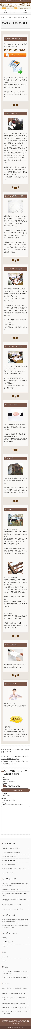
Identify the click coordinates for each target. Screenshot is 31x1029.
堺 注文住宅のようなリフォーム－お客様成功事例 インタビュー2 (15, 998)
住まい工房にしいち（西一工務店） (17, 1027)
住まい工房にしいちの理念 (8, 941)
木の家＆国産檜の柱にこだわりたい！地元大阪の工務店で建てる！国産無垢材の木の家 (15, 920)
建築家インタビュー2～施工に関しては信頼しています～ (14, 1007)
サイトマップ (5, 956)
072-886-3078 (12, 786)
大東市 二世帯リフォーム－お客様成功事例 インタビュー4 (15, 989)
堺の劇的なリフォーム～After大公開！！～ (11, 889)
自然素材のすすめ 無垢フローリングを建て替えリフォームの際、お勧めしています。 (15, 926)
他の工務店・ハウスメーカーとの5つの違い (12, 848)
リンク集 (4, 960)
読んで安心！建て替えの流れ (8, 860)
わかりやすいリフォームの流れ (9, 856)
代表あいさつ (5, 946)
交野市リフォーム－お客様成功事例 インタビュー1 (13, 993)
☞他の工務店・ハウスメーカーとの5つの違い (15, 756)
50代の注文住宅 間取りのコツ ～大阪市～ (12, 904)
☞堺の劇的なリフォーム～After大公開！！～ (14, 761)
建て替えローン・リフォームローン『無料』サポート (14, 868)
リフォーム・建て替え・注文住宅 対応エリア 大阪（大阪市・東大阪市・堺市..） (14, 972)
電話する (15, 11)
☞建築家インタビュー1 (8, 764)
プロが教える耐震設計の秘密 (8, 864)
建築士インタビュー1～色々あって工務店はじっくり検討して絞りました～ (14, 1012)
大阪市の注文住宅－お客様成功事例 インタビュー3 (13, 1003)
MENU (5, 11)
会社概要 (4, 937)
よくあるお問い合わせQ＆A (8, 873)
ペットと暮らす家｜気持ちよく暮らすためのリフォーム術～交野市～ (15, 894)
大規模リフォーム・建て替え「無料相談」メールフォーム (15, 977)
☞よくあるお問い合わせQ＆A (10, 759)
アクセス (26, 11)
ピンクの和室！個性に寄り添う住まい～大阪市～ (13, 909)
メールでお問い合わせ (15, 790)
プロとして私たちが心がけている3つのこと (12, 852)
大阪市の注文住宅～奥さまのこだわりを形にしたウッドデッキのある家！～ (15, 900)
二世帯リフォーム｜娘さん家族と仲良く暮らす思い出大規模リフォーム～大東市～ (15, 884)
